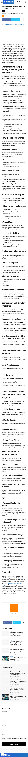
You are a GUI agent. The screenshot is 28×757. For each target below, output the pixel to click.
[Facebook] (15, 2)
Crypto (11, 656)
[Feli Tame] (3, 16)
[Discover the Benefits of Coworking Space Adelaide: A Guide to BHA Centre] (5, 642)
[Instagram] (17, 2)
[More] (22, 19)
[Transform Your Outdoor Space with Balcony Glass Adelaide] (5, 650)
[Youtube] (22, 2)
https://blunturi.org (14, 615)
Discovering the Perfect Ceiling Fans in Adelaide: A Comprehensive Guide (17, 634)
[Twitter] (20, 2)
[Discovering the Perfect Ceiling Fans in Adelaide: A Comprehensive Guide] (5, 633)
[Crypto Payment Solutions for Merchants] (5, 658)
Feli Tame (8, 16)
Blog (3, 10)
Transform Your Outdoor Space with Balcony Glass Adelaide (17, 651)
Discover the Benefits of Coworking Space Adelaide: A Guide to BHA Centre (18, 643)
